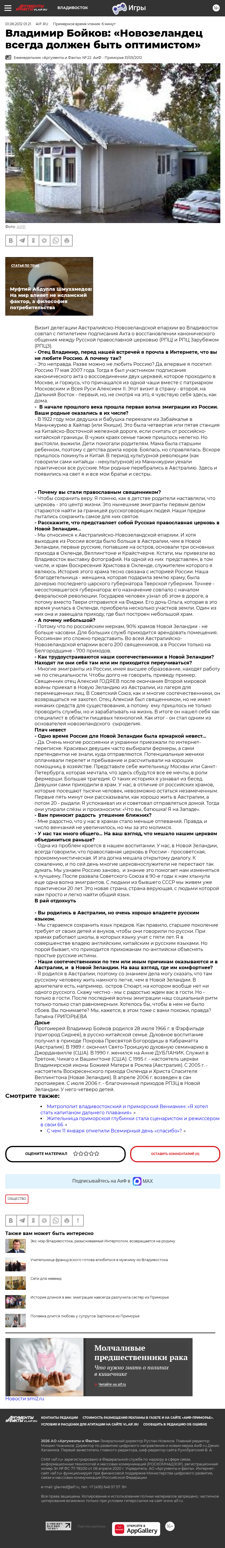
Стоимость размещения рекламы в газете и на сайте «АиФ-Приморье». (148, 1418)
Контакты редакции (59, 1418)
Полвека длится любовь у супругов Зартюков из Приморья (84, 1316)
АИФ (21, 226)
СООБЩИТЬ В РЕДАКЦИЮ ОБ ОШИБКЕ (175, 1424)
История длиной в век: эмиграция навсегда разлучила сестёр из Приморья (99, 1297)
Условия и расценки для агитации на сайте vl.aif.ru (90, 1424)
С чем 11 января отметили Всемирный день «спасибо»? (114, 1131)
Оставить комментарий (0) (175, 1154)
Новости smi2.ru (24, 1398)
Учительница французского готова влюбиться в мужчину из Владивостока (99, 1260)
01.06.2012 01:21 (18, 24)
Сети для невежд (46, 1278)
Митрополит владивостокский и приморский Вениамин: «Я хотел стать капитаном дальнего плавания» (124, 1109)
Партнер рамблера (91, 1526)
